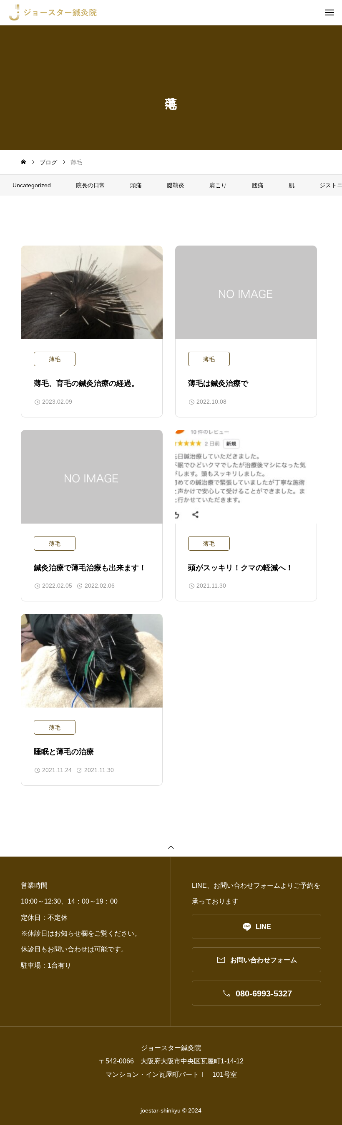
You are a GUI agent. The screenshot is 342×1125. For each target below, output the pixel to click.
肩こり (218, 185)
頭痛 (136, 185)
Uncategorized (32, 185)
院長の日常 (90, 185)
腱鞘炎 (175, 185)
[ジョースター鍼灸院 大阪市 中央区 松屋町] (175, 12)
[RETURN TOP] (171, 846)
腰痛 (258, 185)
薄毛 (54, 359)
